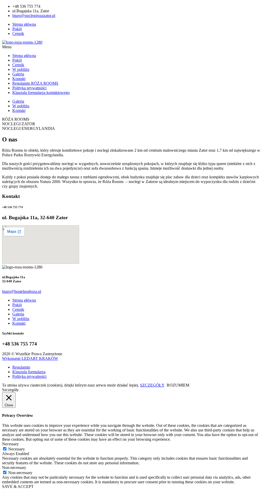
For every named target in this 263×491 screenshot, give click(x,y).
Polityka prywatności (29, 88)
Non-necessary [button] (14, 467)
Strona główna (24, 55)
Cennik (18, 65)
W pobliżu (20, 69)
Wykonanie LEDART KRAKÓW (30, 358)
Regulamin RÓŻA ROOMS (35, 83)
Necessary (16, 449)
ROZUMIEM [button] (178, 385)
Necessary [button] (10, 444)
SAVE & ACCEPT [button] (18, 486)
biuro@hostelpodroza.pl (21, 291)
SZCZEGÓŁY (152, 385)
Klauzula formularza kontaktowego (41, 92)
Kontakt (18, 78)
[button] (131, 47)
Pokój (17, 60)
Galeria (18, 74)
